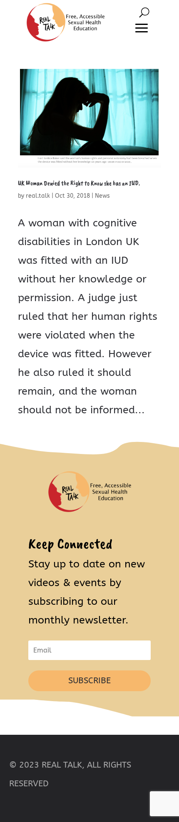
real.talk (38, 195)
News (102, 195)
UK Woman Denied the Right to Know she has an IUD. (79, 183)
